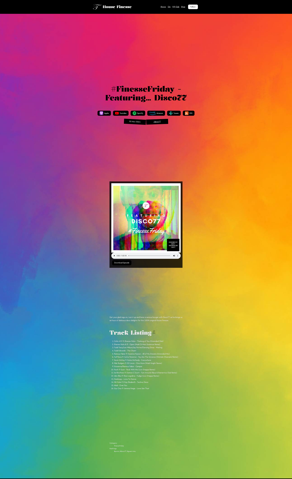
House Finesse (117, 6)
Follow (193, 6)
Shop (183, 6)
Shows (163, 6)
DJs (169, 6)
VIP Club (175, 6)
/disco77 (157, 121)
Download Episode (121, 262)
